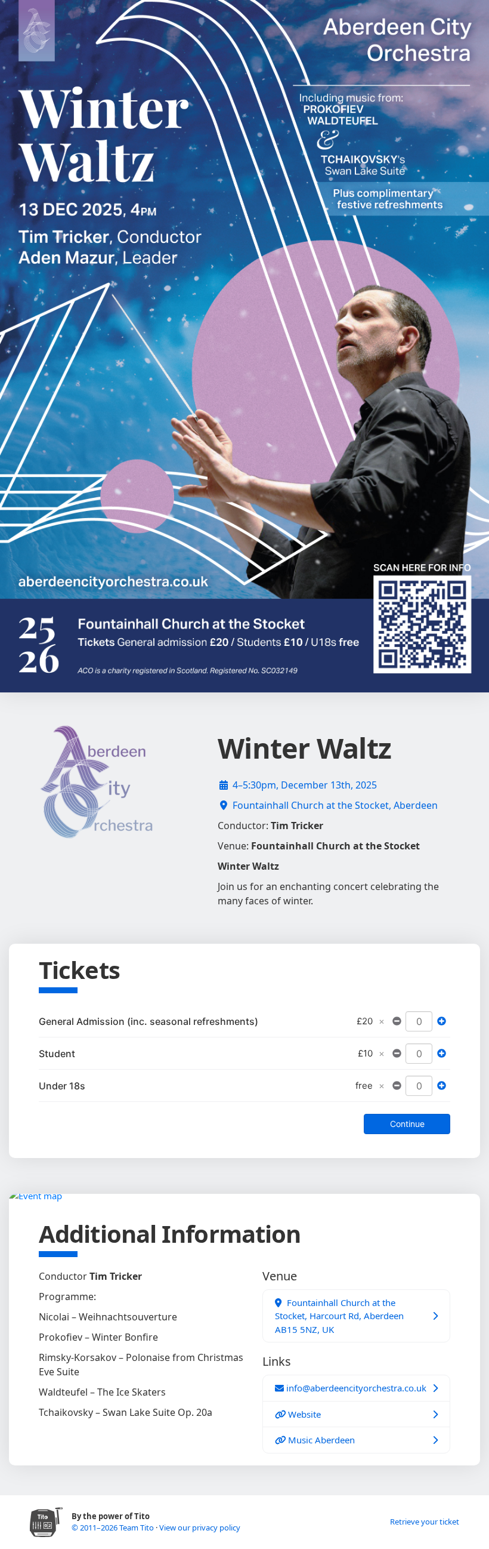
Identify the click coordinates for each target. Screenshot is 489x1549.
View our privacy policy (199, 1527)
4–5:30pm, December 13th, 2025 (305, 785)
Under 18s (62, 1086)
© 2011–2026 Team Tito (114, 1527)
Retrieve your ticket (424, 1521)
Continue (407, 1124)
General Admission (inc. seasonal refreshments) (148, 1021)
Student (57, 1054)
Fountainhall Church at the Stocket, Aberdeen (335, 805)
